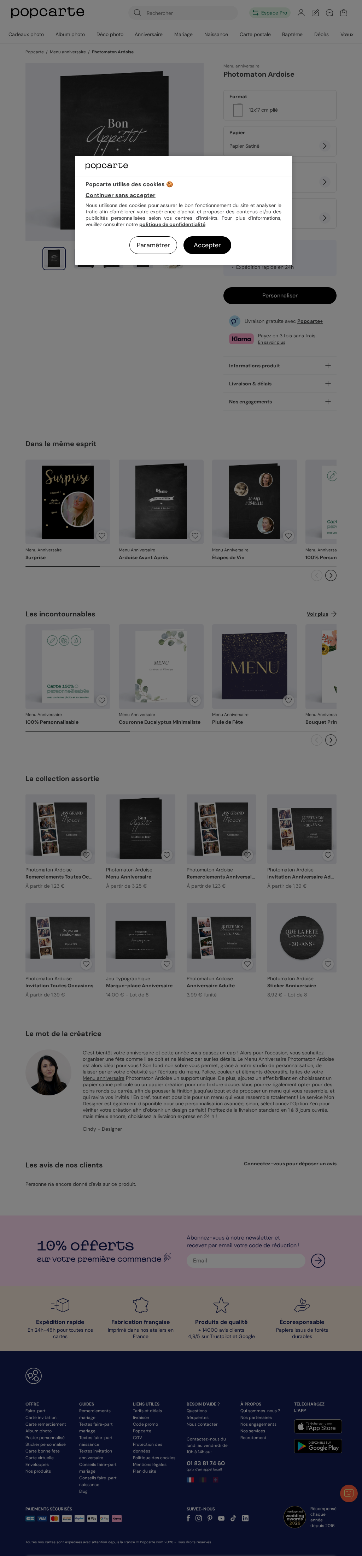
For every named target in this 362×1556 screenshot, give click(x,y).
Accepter (207, 245)
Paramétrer (153, 245)
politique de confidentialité (172, 224)
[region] (183, 210)
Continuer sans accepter (121, 195)
